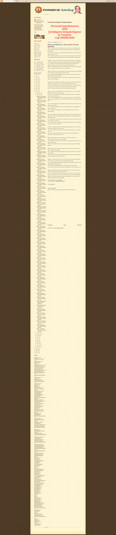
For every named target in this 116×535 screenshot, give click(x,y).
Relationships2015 (37, 505)
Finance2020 (36, 471)
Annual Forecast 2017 (38, 391)
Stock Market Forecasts (38, 366)
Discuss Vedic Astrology (38, 29)
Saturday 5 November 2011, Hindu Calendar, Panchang (41, 294)
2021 (37, 76)
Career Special (37, 461)
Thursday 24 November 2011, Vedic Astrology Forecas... (41, 149)
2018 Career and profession (39, 424)
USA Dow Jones (37, 418)
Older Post (79, 225)
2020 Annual (36, 429)
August (38, 335)
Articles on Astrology (38, 27)
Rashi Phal (36, 357)
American (36, 432)
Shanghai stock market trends (39, 507)
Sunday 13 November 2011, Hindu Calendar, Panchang (41, 231)
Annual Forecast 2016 (38, 439)
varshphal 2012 (37, 523)
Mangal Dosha (37, 490)
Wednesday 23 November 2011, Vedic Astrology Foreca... (41, 156)
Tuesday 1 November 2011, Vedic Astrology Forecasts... (41, 330)
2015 (37, 85)
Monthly (35, 494)
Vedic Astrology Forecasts (39, 358)
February (38, 345)
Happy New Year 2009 (38, 409)
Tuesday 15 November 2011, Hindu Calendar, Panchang (41, 215)
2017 (37, 82)
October (38, 332)
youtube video (37, 524)
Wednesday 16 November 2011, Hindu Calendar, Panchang (41, 208)
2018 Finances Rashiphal (38, 425)
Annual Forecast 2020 (38, 440)
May (38, 340)
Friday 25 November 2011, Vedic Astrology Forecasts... (41, 141)
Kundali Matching (37, 487)
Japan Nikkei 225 (37, 486)
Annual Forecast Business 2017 (40, 441)
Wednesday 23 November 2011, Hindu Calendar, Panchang (41, 152)
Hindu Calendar (37, 361)
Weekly (35, 363)
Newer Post (50, 225)
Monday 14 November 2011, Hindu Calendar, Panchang (41, 223)
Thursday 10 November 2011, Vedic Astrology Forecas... (41, 259)
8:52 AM (60, 180)
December (39, 93)
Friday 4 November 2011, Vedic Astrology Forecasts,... (41, 306)
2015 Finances (37, 423)
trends (35, 522)
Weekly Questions (37, 513)
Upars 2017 (36, 511)
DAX (35, 466)
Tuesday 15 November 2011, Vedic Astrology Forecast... (41, 219)
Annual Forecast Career (38, 444)
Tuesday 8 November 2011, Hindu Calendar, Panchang (41, 271)
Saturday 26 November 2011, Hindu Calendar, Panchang (41, 129)
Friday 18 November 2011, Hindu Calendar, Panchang (41, 192)
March (38, 343)
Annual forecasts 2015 (38, 454)
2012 (37, 90)
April (38, 341)
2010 (37, 348)
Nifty (35, 495)
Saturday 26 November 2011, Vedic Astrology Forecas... (41, 133)
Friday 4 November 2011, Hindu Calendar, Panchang (41, 302)
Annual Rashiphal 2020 (38, 446)
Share (35, 31)
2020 (37, 77)
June (38, 338)
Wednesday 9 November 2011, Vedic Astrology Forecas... (41, 267)
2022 (37, 74)
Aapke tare (36, 384)
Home (65, 225)
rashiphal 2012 (37, 521)
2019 (37, 79)
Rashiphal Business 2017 (38, 502)
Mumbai (35, 398)
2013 (37, 88)
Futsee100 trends (37, 479)
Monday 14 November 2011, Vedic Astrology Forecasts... (41, 227)
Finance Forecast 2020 (38, 470)
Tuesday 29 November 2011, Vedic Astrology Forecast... (41, 109)
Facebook (36, 467)
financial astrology (37, 387)
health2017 (36, 520)
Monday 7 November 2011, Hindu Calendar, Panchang (41, 279)
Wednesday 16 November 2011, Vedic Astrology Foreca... (41, 212)
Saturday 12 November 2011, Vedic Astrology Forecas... (41, 243)
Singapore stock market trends (39, 415)
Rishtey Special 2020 (38, 506)
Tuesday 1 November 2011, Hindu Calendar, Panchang (41, 326)
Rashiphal (36, 386)
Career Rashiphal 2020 (38, 460)
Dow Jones (36, 408)
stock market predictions (38, 367)
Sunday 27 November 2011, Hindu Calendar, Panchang (41, 121)
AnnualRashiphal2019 (38, 455)
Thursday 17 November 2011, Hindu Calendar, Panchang (41, 200)
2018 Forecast (36, 404)
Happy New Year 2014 (38, 410)
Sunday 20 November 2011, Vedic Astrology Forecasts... (41, 180)
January (38, 346)
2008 (37, 351)
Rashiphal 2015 (37, 500)
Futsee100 (36, 477)
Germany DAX (37, 481)
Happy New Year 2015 (38, 484)
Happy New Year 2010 (38, 482)
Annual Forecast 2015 (38, 405)
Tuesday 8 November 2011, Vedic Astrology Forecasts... (41, 275)
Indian (35, 412)
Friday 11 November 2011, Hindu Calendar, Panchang (41, 247)
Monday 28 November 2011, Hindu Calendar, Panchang (41, 113)
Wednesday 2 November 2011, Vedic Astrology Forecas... (41, 322)
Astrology (36, 378)
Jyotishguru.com (37, 383)
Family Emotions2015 (38, 469)
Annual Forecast (37, 438)
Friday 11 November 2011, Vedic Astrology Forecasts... (41, 251)
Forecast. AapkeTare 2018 (39, 475)
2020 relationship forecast (39, 430)
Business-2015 (37, 458)
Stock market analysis (38, 371)
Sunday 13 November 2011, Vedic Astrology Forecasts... (41, 235)
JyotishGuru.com (39, 19)
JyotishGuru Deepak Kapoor (39, 381)
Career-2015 (36, 463)
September (39, 334)
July (37, 337)
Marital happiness (37, 492)
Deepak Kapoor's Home (38, 24)
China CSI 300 (37, 465)
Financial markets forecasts (39, 370)
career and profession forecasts (40, 516)
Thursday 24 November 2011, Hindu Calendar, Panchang (41, 145)
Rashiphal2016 (37, 414)
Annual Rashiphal (37, 392)
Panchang (36, 362)
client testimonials (37, 393)
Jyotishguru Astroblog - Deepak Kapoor (40, 22)
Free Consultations (37, 476)
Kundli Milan (36, 489)
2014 (37, 87)
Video (35, 512)
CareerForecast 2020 (38, 464)
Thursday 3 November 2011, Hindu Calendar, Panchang (41, 310)
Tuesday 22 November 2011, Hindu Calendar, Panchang (41, 160)
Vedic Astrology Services (38, 26)
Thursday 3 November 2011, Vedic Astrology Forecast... (41, 314)
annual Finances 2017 (38, 515)
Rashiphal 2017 (37, 501)
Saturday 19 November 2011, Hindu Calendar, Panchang (41, 184)
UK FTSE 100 (37, 510)
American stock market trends (39, 375)
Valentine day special (38, 422)
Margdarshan (36, 491)
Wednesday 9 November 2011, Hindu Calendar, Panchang (41, 263)
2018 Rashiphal (37, 396)
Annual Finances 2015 (38, 437)
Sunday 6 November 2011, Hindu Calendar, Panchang (41, 286)
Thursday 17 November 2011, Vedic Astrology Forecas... (41, 204)
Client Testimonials (37, 28)
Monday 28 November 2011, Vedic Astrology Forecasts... (41, 117)
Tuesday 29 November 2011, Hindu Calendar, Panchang (41, 105)
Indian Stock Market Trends (39, 372)
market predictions (37, 368)
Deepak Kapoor (37, 407)
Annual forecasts (37, 377)
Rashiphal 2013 (37, 498)
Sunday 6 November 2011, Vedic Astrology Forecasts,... (41, 290)
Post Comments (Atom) (58, 228)
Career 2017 (36, 459)
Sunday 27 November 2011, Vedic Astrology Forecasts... (41, 125)
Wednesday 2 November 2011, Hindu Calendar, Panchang (41, 318)
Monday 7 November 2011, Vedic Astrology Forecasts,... (41, 282)
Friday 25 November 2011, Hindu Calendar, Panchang (41, 137)
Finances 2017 (37, 472)
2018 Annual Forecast (38, 394)
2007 (37, 352)
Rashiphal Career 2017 (38, 503)
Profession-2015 (37, 497)
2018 (37, 80)
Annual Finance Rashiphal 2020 (40, 434)
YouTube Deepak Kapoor (39, 401)
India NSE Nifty (37, 485)
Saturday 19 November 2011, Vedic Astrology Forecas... (41, 188)
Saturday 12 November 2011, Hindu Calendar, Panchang (41, 239)
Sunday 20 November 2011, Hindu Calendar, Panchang (41, 176)
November (39, 94)
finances (35, 518)
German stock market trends (39, 480)
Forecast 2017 (36, 474)
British (35, 456)
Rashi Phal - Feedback (38, 399)
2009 (37, 349)
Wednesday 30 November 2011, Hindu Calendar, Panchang (41, 97)
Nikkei (35, 496)
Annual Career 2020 (38, 433)
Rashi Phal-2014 (37, 413)
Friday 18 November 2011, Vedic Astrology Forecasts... (41, 196)
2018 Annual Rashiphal (38, 403)
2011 (37, 91)
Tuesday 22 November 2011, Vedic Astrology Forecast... (41, 164)
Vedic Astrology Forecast (38, 365)
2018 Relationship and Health (39, 427)
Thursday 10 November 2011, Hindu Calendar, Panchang (41, 255)
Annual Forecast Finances (39, 445)
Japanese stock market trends (39, 397)
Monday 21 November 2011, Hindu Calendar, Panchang (41, 168)
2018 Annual (36, 402)
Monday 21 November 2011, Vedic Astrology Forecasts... (41, 172)
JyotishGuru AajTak (38, 379)
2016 (37, 84)
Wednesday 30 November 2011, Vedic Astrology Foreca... (41, 101)
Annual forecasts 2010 (38, 453)
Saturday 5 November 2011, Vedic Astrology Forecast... (41, 298)
